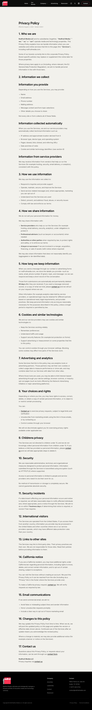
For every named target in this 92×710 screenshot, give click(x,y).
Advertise (50, 682)
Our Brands (33, 3)
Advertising (54, 3)
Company (43, 3)
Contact (85, 3)
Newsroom (64, 3)
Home (26, 3)
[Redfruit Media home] (4, 3)
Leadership (50, 685)
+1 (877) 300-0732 (74, 687)
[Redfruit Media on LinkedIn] (78, 3)
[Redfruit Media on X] (75, 3)
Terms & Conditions (84, 703)
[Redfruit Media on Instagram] (71, 3)
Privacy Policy (73, 703)
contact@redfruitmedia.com (77, 690)
